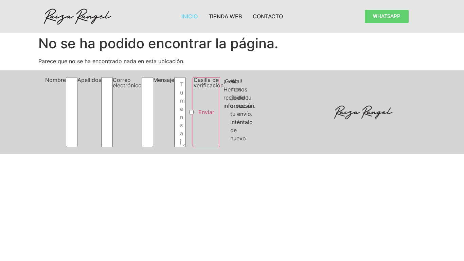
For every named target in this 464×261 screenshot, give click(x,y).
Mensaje (163, 80)
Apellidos (89, 80)
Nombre (55, 80)
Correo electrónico (127, 83)
